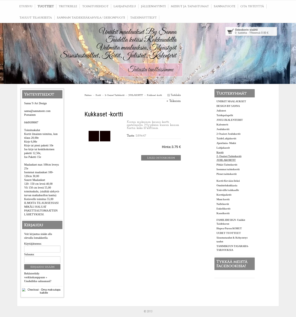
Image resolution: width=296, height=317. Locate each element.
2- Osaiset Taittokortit (114, 95)
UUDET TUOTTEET (228, 233)
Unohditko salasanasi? (37, 281)
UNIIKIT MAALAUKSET (231, 101)
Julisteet (221, 110)
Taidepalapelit (224, 115)
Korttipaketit (223, 194)
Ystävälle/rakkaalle (227, 190)
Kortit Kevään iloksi (228, 180)
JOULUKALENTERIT (229, 119)
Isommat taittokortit (228, 169)
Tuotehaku (175, 95)
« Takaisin (173, 101)
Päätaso (88, 95)
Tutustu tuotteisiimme (150, 69)
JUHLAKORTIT (135, 95)
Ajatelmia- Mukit (226, 143)
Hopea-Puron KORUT (229, 228)
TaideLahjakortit (226, 138)
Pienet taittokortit (226, 173)
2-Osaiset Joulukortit (228, 133)
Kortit (98, 95)
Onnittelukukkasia (226, 185)
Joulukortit (222, 129)
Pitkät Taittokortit (226, 164)
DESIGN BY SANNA (228, 105)
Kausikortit (223, 213)
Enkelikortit (223, 208)
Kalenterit (222, 124)
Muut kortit (223, 199)
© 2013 (148, 311)
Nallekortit (222, 203)
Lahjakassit (223, 147)
